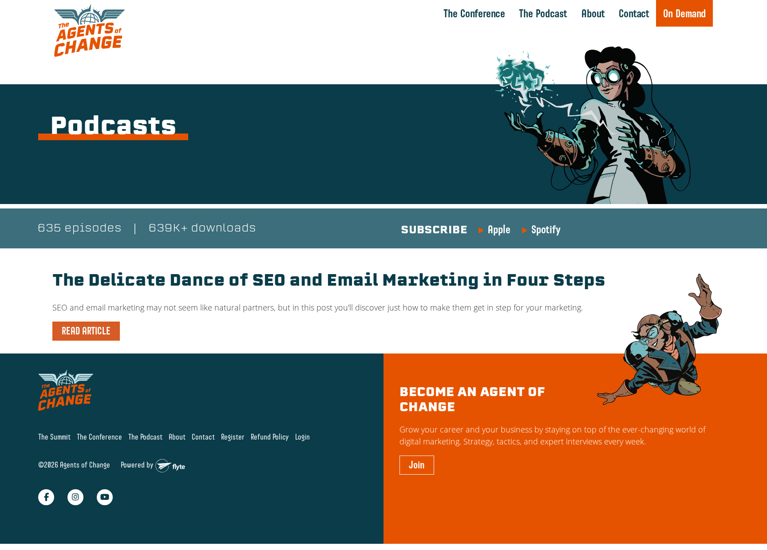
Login (302, 436)
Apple (499, 229)
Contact (634, 13)
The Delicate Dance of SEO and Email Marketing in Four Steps (328, 282)
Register (233, 436)
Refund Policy (270, 436)
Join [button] (417, 464)
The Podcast (543, 13)
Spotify (546, 229)
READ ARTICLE (86, 330)
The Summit (54, 436)
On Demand (684, 13)
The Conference (474, 13)
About (593, 13)
